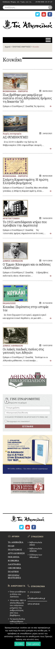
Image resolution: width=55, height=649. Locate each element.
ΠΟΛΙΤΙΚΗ (13, 571)
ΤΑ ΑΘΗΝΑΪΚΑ (27, 26)
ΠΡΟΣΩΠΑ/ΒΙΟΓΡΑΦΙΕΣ (14, 576)
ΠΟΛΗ (11, 545)
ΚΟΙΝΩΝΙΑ (13, 560)
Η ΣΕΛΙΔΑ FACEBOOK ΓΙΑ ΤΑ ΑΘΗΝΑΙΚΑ (50, 14)
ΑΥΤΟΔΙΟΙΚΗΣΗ (16, 553)
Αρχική (7, 46)
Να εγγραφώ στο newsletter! (18, 421)
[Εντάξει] (51, 636)
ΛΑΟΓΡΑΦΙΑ (14, 564)
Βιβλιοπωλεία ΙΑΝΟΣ (35, 543)
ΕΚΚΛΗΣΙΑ (13, 556)
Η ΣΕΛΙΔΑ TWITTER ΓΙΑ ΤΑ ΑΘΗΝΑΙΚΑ (37, 14)
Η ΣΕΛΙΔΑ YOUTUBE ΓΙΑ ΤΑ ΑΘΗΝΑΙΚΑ (43, 14)
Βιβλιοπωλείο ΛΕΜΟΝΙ (35, 549)
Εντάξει (19, 644)
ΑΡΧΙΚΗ (15, 536)
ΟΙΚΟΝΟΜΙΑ (14, 567)
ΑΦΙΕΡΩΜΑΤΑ (18, 585)
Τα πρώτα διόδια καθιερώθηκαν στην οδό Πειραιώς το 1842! (18, 623)
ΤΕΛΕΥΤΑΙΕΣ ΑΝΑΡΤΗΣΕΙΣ (21, 46)
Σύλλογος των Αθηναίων (35, 555)
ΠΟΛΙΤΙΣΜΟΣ (15, 549)
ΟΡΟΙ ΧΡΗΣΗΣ (34, 604)
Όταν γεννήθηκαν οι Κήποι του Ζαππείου (18, 594)
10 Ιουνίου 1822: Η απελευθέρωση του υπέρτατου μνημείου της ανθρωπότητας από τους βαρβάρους (18, 608)
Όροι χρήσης (33, 644)
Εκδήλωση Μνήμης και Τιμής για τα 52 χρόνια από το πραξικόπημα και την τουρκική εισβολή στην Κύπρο (17, 2)
